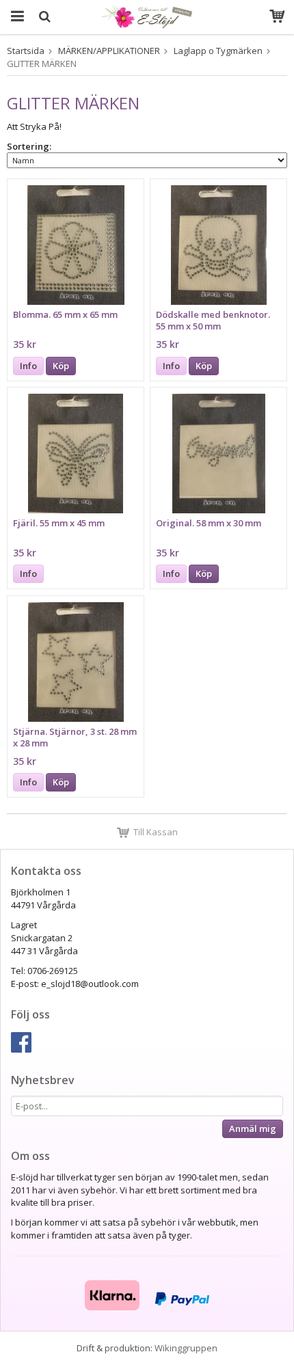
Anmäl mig (252, 1128)
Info (28, 366)
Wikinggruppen (186, 1348)
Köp (61, 366)
